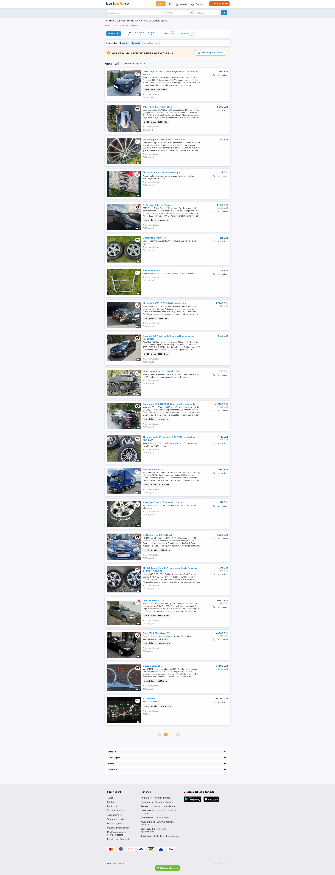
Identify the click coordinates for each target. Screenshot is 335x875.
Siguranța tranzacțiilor (118, 827)
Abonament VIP (115, 815)
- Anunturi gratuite (155, 797)
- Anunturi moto (155, 817)
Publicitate (112, 806)
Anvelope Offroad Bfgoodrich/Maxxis (163, 502)
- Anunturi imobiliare (157, 802)
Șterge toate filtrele (151, 43)
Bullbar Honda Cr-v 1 (154, 270)
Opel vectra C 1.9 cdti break (158, 107)
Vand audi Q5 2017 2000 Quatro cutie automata (169, 404)
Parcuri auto (201, 4)
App (162, 4)
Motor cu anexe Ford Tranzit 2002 (161, 371)
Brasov (123, 43)
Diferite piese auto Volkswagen (163, 172)
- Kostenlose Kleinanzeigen (160, 836)
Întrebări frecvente (116, 810)
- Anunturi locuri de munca (159, 806)
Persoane (139, 33)
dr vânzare (149, 698)
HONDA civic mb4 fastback (157, 535)
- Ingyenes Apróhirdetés (153, 830)
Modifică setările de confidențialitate (117, 833)
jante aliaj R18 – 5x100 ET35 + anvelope (164, 139)
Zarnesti (135, 43)
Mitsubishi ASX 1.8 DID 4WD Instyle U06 (164, 303)
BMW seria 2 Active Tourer (157, 205)
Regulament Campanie (118, 839)
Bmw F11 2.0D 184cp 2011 (156, 633)
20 (145, 64)
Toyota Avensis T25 (153, 600)
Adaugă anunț (220, 4)
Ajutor (110, 797)
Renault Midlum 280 (153, 469)
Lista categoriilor (115, 823)
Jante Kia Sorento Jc (154, 237)
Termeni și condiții (116, 819)
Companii (151, 33)
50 (150, 64)
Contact (111, 802)
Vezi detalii (169, 53)
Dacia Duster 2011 (153, 666)
